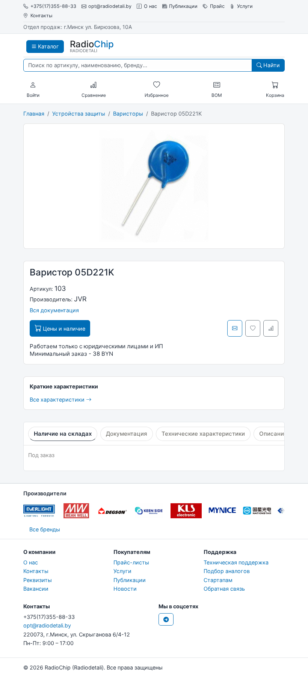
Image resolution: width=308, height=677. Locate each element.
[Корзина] (275, 85)
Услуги (245, 6)
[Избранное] (156, 85)
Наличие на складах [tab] (63, 433)
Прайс (217, 6)
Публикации (183, 6)
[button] (33, 85)
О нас (150, 6)
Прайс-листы (131, 562)
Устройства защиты (78, 113)
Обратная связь (224, 588)
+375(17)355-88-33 (53, 6)
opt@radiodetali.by (109, 6)
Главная (33, 113)
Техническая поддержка (236, 562)
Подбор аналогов (227, 571)
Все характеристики (58, 399)
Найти (271, 65)
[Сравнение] (93, 85)
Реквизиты (37, 580)
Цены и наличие (63, 328)
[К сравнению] (270, 328)
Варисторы (128, 113)
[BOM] (216, 85)
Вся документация (54, 310)
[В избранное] (252, 328)
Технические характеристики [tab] (203, 433)
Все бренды (44, 529)
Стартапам (218, 580)
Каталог (47, 46)
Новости (125, 588)
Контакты (41, 15)
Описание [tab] (273, 433)
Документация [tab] (126, 433)
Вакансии (35, 588)
